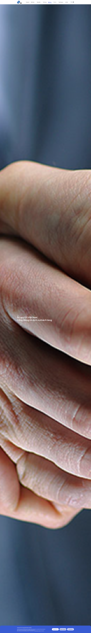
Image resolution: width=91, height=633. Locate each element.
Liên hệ (66, 2)
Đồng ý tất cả (55, 629)
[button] (73, 2)
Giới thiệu (32, 2)
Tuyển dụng (61, 2)
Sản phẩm (38, 2)
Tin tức (54, 2)
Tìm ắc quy (45, 2)
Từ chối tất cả (70, 629)
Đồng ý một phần (63, 629)
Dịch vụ (49, 2)
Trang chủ (27, 2)
